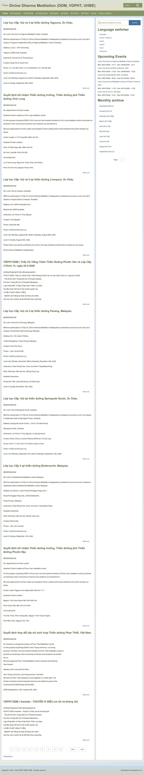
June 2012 (103, 136)
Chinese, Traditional (105, 38)
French (101, 48)
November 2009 (105, 106)
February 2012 (104, 116)
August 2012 (104, 146)
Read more (86, 88)
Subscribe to (8, 756)
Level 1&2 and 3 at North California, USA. (113, 68)
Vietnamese (103, 51)
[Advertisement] (119, 175)
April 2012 (103, 126)
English (101, 41)
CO (141, 770)
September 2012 (105, 151)
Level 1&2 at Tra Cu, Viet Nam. (109, 91)
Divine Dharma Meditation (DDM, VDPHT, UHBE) (52, 5)
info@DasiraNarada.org (17, 73)
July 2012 (103, 141)
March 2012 (103, 121)
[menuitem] (128, 5)
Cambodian (102, 34)
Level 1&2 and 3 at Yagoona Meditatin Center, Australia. (118, 61)
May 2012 (103, 131)
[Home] (5, 5)
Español (101, 44)
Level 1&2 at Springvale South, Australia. (113, 75)
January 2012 (104, 111)
